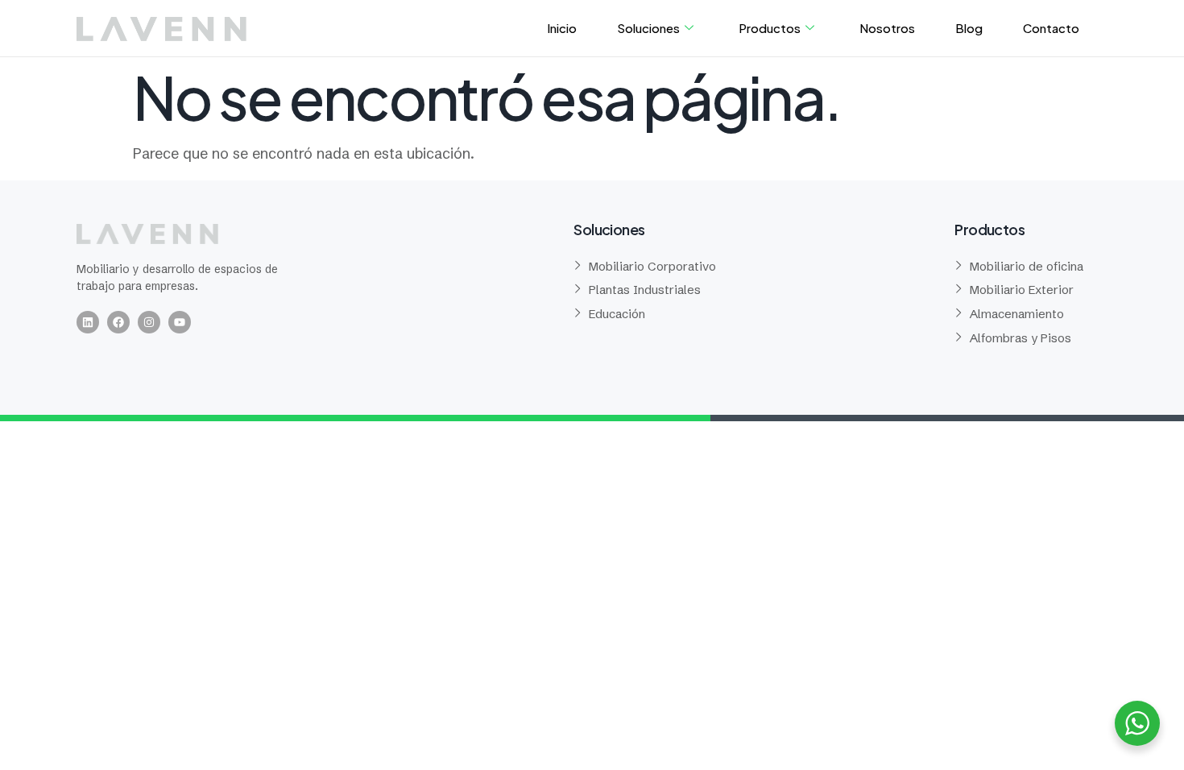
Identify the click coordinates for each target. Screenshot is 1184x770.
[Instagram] (149, 322)
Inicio (562, 27)
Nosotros (887, 27)
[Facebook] (118, 322)
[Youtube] (179, 322)
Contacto (1051, 27)
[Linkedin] (88, 322)
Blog (969, 27)
